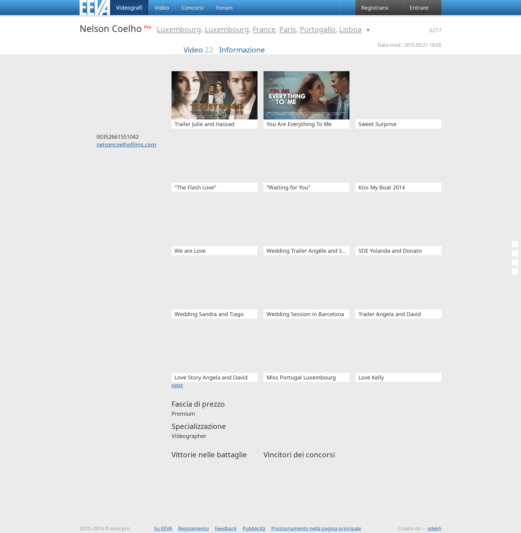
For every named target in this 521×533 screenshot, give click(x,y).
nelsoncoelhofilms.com (126, 144)
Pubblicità (254, 528)
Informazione (242, 49)
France (264, 29)
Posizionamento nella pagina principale (316, 528)
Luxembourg (179, 29)
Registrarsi (375, 7)
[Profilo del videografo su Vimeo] (127, 159)
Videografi (129, 7)
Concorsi (193, 7)
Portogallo (318, 29)
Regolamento (193, 528)
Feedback (226, 528)
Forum (224, 7)
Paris (287, 29)
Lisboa (350, 29)
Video (162, 7)
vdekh (434, 528)
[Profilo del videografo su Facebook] (118, 159)
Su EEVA (163, 528)
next (177, 385)
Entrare (419, 7)
